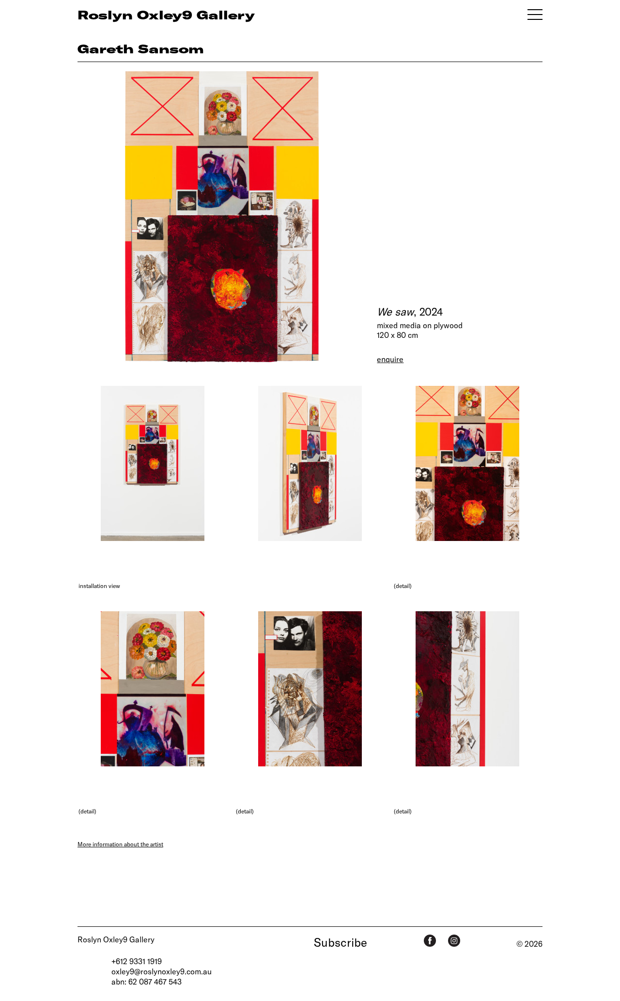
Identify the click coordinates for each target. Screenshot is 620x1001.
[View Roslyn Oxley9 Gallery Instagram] (454, 941)
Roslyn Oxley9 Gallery (116, 939)
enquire (390, 359)
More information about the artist (120, 844)
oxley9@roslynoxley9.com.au (161, 971)
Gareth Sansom (141, 48)
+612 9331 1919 (136, 961)
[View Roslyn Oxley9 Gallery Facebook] (430, 941)
